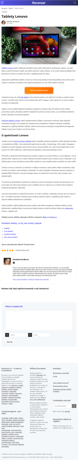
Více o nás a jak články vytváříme (23, 279)
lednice (19, 387)
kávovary (16, 426)
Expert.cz (53, 217)
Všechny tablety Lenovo (39, 90)
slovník (67, 411)
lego (22, 426)
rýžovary (14, 385)
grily (10, 424)
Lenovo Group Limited (22, 141)
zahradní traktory (8, 440)
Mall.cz (45, 217)
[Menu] (2, 2)
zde (51, 454)
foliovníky (5, 424)
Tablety (11, 8)
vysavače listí (18, 438)
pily (13, 432)
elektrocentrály (18, 420)
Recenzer (4, 8)
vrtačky (9, 438)
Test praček (12, 444)
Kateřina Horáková (13, 21)
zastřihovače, (7, 442)
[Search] (74, 2)
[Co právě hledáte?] (74, 406)
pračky (20, 385)
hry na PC (16, 424)
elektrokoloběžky (17, 422)
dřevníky (9, 420)
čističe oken (13, 418)
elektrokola (6, 422)
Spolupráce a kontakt (42, 279)
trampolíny (19, 436)
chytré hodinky (7, 426)
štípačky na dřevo (8, 436)
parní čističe (6, 432)
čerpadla (5, 418)
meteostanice (16, 430)
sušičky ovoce (13, 434)
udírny (4, 438)
